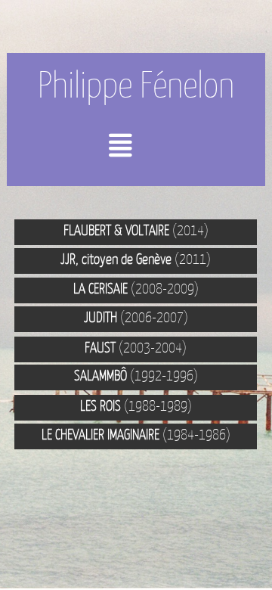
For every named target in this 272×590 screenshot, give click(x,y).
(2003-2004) (136, 347)
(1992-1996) (136, 375)
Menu (147, 151)
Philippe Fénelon (136, 84)
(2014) (136, 230)
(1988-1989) (136, 405)
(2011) (135, 259)
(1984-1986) (136, 434)
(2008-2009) (136, 288)
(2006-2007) (136, 317)
